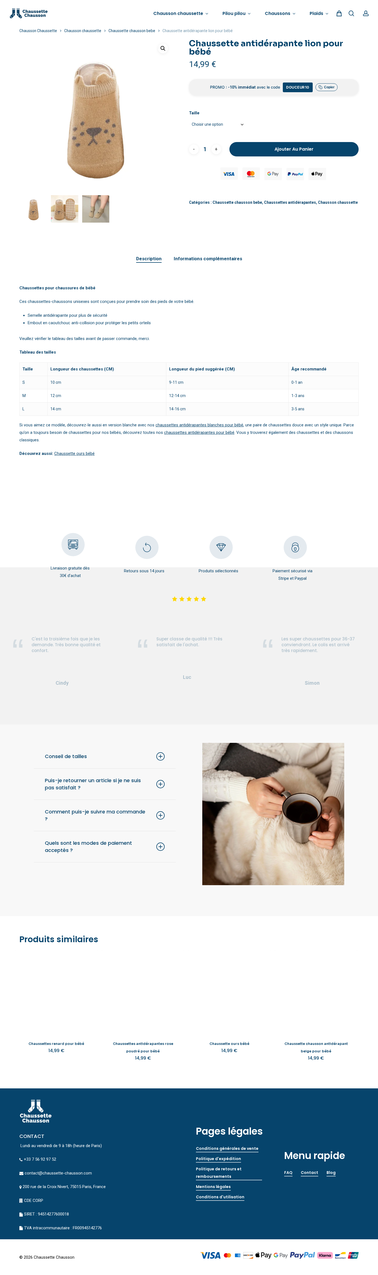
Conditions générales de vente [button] (227, 1148)
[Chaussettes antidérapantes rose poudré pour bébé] (143, 992)
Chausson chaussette (82, 31)
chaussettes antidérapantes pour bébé (199, 432)
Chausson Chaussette (38, 31)
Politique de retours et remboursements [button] (219, 1172)
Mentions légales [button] (213, 1186)
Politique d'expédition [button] (218, 1158)
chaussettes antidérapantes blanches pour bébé (199, 425)
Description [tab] (149, 258)
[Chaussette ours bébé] (229, 992)
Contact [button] (309, 1172)
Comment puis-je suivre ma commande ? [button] (95, 815)
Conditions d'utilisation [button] (220, 1197)
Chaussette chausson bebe (131, 31)
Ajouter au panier (294, 149)
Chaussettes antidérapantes (290, 202)
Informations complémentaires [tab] (208, 258)
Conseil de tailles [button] (66, 756)
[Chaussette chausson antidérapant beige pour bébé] (316, 992)
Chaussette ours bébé (74, 453)
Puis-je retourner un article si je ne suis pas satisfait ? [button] (93, 784)
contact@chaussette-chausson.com (58, 1173)
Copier (329, 87)
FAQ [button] (288, 1172)
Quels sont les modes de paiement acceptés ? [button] (88, 846)
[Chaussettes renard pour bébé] (56, 992)
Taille (194, 112)
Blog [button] (331, 1172)
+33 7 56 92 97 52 (40, 1159)
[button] (163, 48)
